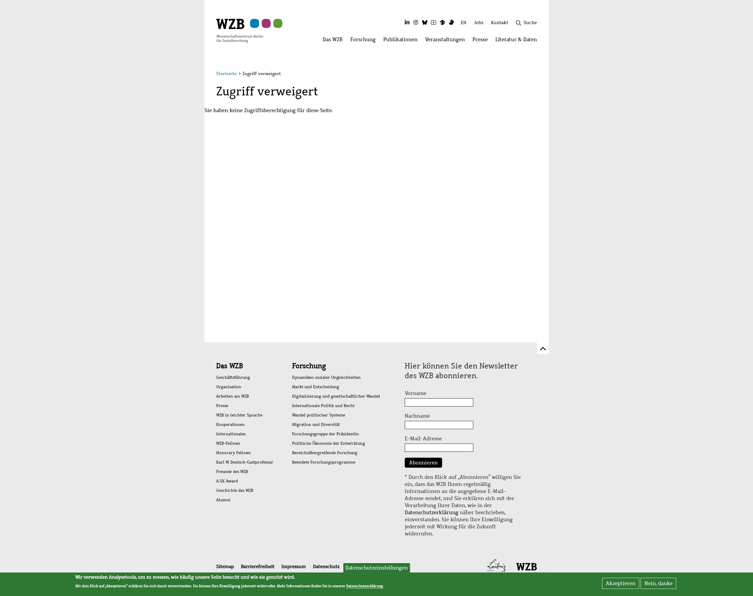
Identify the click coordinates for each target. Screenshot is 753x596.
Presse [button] (482, 41)
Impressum (293, 566)
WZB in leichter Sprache (239, 415)
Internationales (231, 434)
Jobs (478, 22)
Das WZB (229, 366)
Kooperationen (230, 424)
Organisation (228, 387)
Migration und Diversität (316, 424)
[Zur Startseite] (239, 30)
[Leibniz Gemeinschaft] (496, 566)
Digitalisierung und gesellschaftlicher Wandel (336, 396)
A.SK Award (227, 481)
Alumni (223, 500)
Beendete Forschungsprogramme (323, 462)
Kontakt (499, 22)
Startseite (226, 74)
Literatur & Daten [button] (518, 41)
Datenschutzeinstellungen (376, 567)
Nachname (417, 415)
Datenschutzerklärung (431, 512)
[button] (537, 74)
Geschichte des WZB (234, 490)
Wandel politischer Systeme (318, 415)
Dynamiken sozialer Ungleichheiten (326, 377)
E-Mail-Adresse (423, 438)
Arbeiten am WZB (232, 396)
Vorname (415, 393)
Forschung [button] (364, 41)
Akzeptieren (620, 583)
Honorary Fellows (233, 453)
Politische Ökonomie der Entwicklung (328, 443)
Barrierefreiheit (257, 566)
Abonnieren (423, 462)
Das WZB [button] (334, 41)
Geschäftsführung (233, 377)
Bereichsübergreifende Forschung (324, 453)
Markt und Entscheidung (315, 387)
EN (464, 22)
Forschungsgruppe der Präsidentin (325, 434)
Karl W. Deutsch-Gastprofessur (244, 462)
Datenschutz (326, 566)
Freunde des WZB (232, 471)
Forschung (309, 366)
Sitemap (225, 566)
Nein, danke (658, 583)
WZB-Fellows (228, 443)
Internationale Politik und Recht (323, 406)
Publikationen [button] (402, 41)
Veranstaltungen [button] (447, 41)
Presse (222, 406)
